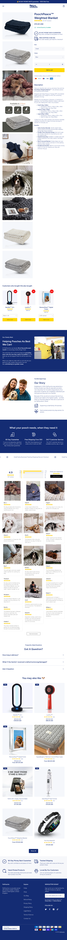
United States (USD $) (10, 928)
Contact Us (27, 918)
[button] (64, 6)
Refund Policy (28, 899)
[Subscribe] (62, 896)
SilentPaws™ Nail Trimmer (49, 799)
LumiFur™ (49, 715)
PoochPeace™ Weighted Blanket (17, 838)
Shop (25, 892)
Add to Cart (10, 319)
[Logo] (33, 6)
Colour (36, 53)
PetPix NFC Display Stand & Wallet (17, 799)
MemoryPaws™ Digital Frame (17, 757)
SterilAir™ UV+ (17, 715)
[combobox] (10, 315)
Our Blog (26, 895)
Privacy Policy (28, 903)
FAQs (25, 888)
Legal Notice (27, 911)
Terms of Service (28, 914)
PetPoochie (62, 932)
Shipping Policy (28, 907)
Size (35, 44)
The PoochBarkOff (49, 840)
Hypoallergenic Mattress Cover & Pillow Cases (49, 757)
